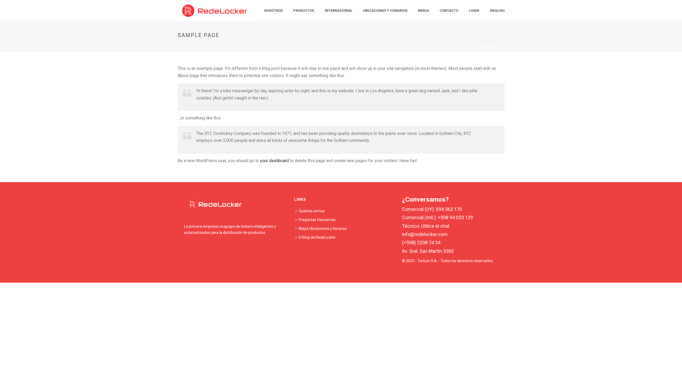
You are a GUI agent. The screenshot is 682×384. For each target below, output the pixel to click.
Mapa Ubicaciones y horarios (323, 228)
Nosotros (273, 11)
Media (423, 11)
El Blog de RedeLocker (317, 237)
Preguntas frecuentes (317, 220)
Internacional (338, 11)
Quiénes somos (312, 211)
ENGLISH (497, 11)
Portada (469, 46)
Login (474, 11)
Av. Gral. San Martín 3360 (428, 251)
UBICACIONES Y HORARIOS (385, 11)
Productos (303, 11)
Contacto (449, 11)
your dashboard (274, 160)
